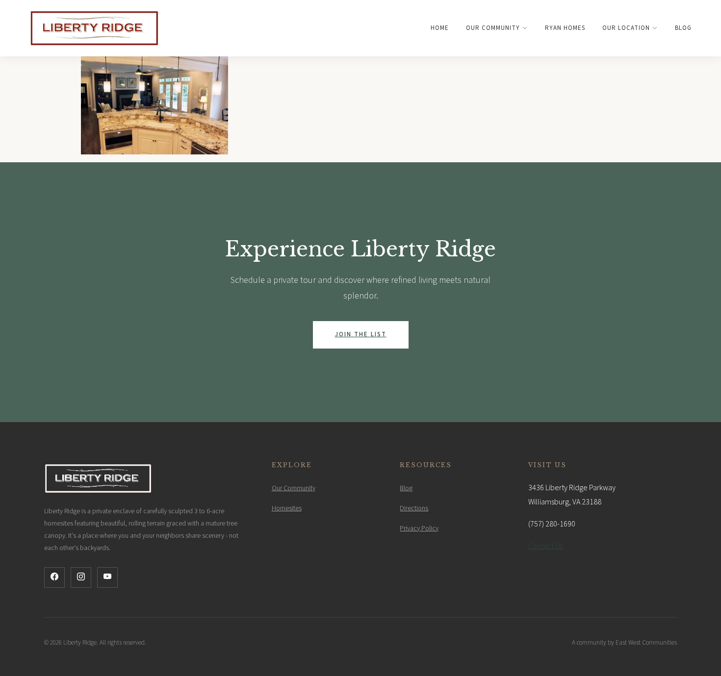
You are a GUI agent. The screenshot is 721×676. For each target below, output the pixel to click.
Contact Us (545, 546)
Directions (414, 508)
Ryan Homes (565, 28)
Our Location (626, 28)
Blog (683, 28)
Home (440, 28)
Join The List (360, 334)
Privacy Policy (419, 528)
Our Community (493, 28)
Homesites (287, 508)
